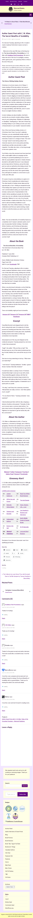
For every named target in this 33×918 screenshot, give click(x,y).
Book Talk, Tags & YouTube (12, 843)
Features (7, 859)
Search (7, 783)
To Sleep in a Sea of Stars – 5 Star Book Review (17, 21)
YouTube (25, 472)
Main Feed (8, 865)
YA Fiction (7, 877)
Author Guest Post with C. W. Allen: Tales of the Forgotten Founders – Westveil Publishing (15, 720)
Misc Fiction (8, 868)
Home (7, 1)
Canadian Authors (10, 850)
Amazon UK (22, 314)
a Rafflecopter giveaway (8, 491)
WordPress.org (9, 908)
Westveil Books (19, 8)
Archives (7, 884)
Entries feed (8, 902)
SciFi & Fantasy (9, 871)
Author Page (9, 474)
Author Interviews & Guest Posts (14, 831)
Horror (7, 862)
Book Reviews (8, 23)
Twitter (12, 472)
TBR (6, 874)
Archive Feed (8, 828)
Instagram (19, 472)
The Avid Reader (24, 500)
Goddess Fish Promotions (15, 55)
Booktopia (16, 316)
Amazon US (6, 314)
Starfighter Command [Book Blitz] (14, 590)
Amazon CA (14, 314)
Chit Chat (7, 853)
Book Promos (8, 592)
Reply (3, 618)
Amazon (17, 474)
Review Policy (13, 1)
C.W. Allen (8, 625)
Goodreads (13, 264)
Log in (7, 899)
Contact (25, 1)
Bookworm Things (10, 847)
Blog (6, 834)
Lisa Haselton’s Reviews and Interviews (24, 512)
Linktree (20, 1)
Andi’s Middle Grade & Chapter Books (24, 520)
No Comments (16, 39)
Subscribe (22, 794)
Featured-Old (8, 856)
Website (6, 472)
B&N (28, 314)
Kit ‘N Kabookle (24, 527)
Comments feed (9, 905)
